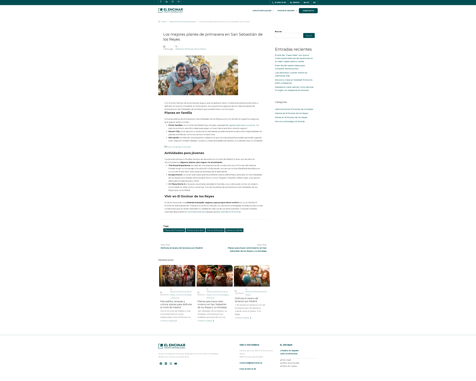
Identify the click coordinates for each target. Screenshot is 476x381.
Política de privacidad (290, 363)
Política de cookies (289, 366)
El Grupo (295, 2)
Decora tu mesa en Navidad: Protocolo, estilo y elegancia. (294, 81)
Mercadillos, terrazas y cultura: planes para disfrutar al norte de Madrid (176, 304)
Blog (306, 2)
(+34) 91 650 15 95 (247, 369)
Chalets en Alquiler (262, 11)
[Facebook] (160, 363)
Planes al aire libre (195, 230)
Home (163, 22)
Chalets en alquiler (290, 350)
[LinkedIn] (165, 363)
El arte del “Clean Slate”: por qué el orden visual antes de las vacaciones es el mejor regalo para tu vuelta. (294, 58)
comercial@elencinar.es (250, 363)
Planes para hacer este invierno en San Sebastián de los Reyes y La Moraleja (212, 304)
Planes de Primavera (174, 230)
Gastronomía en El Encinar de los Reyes (294, 109)
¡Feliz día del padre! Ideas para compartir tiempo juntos (290, 67)
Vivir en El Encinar (286, 11)
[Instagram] (170, 363)
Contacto (308, 11)
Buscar (278, 31)
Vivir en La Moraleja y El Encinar (290, 121)
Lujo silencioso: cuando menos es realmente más (291, 74)
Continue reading (167, 321)
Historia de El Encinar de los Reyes (291, 113)
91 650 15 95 (280, 2)
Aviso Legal (286, 360)
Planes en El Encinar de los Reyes (182, 22)
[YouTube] (175, 363)
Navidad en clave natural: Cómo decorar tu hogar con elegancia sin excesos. (294, 88)
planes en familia (234, 230)
